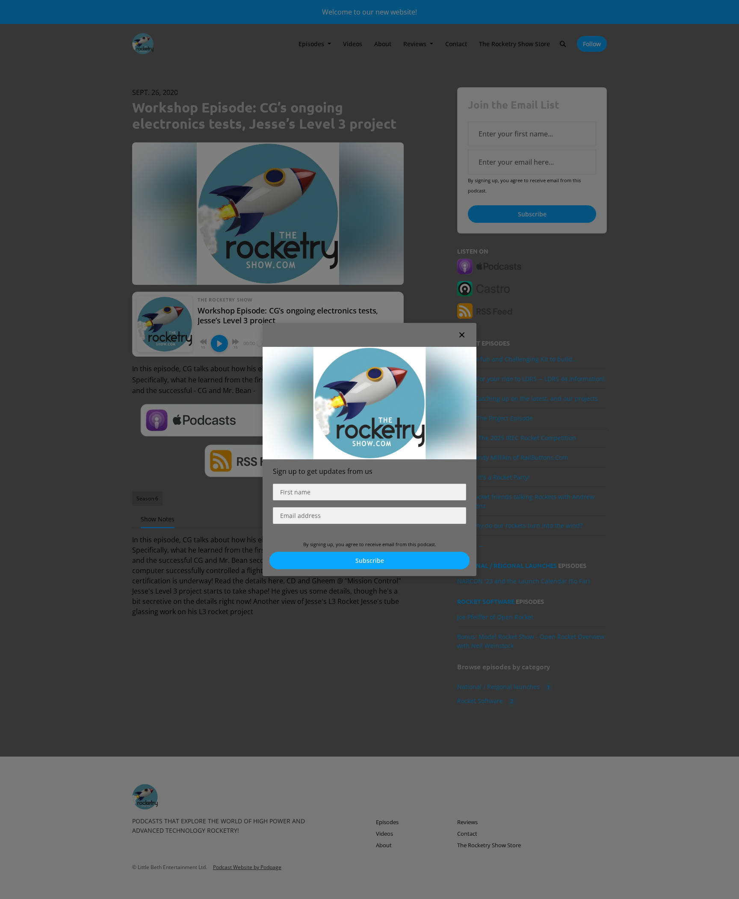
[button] (462, 335)
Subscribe (369, 560)
